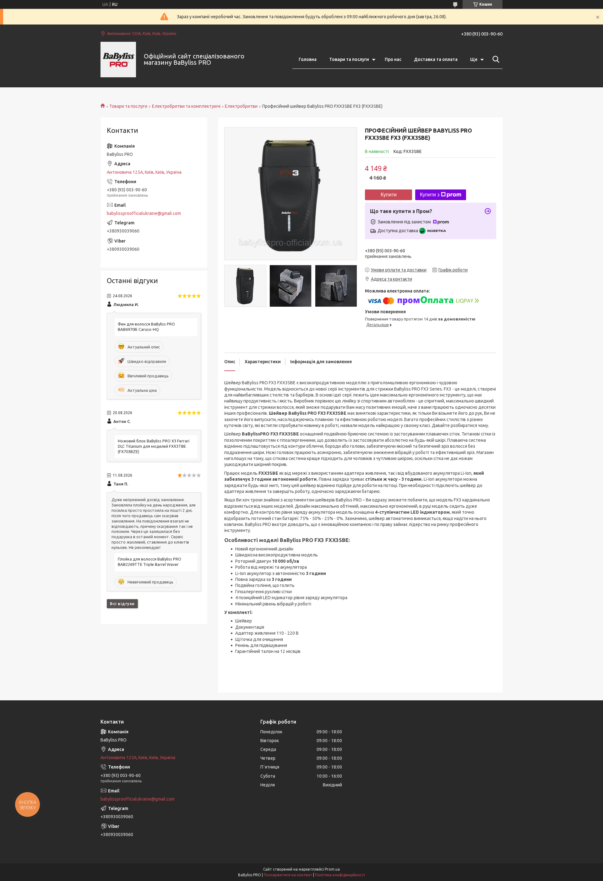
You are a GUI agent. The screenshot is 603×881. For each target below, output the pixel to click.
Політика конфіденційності (340, 875)
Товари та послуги (349, 59)
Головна (308, 59)
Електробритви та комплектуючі (186, 106)
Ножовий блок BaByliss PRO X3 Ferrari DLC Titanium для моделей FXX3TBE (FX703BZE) (153, 446)
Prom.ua (332, 869)
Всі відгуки (122, 603)
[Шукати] (495, 59)
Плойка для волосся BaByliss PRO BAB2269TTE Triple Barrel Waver (149, 561)
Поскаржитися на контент (288, 875)
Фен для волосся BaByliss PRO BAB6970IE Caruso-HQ (146, 326)
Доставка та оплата (436, 59)
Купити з (429, 194)
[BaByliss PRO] (118, 59)
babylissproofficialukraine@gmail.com (144, 213)
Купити (389, 194)
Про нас (393, 59)
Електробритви (241, 106)
